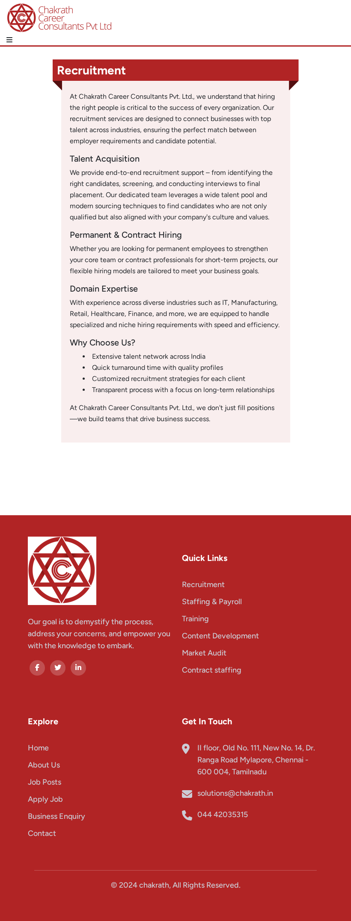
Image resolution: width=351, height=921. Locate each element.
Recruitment (203, 584)
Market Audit (204, 653)
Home (38, 748)
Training (195, 618)
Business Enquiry (56, 816)
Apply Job (45, 799)
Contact (42, 833)
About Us (44, 765)
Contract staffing (211, 670)
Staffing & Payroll (212, 601)
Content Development (220, 636)
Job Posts (44, 782)
